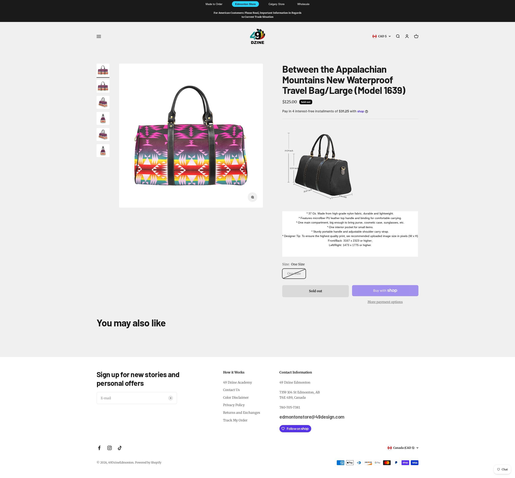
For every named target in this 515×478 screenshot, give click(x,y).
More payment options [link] (385, 302)
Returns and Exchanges (241, 413)
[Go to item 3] (103, 103)
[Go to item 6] (103, 151)
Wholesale (303, 4)
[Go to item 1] (103, 71)
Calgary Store (276, 4)
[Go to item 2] (103, 87)
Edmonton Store (245, 4)
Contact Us (231, 390)
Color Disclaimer (236, 397)
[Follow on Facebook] (99, 448)
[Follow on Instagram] (109, 448)
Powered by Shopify (148, 462)
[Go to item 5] (103, 135)
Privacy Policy (234, 405)
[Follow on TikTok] (120, 448)
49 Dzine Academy (237, 382)
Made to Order (214, 4)
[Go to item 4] (103, 119)
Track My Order (235, 420)
